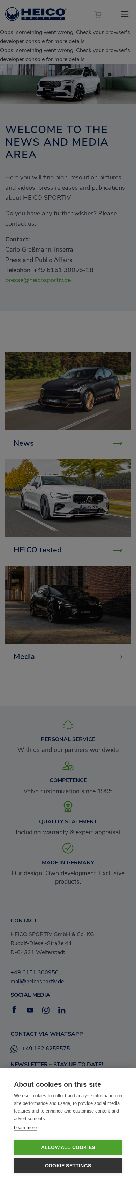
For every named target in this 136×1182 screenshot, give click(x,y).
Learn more (25, 1127)
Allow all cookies (68, 1147)
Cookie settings (68, 1165)
